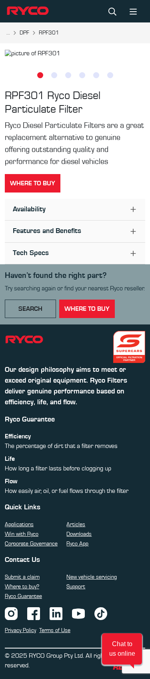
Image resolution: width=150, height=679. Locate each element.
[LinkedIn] (56, 613)
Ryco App (77, 544)
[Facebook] (33, 613)
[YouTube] (78, 613)
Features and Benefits (47, 231)
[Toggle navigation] (133, 11)
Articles (75, 524)
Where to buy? (22, 587)
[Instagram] (11, 613)
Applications (19, 524)
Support (75, 587)
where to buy (87, 309)
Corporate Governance (31, 544)
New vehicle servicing (91, 577)
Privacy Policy (20, 630)
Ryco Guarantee (23, 596)
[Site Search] (112, 11)
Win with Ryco (21, 534)
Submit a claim (22, 577)
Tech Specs (31, 253)
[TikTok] (100, 613)
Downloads (79, 534)
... (8, 33)
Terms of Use (54, 630)
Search (30, 309)
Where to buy (32, 183)
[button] (122, 649)
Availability (29, 209)
